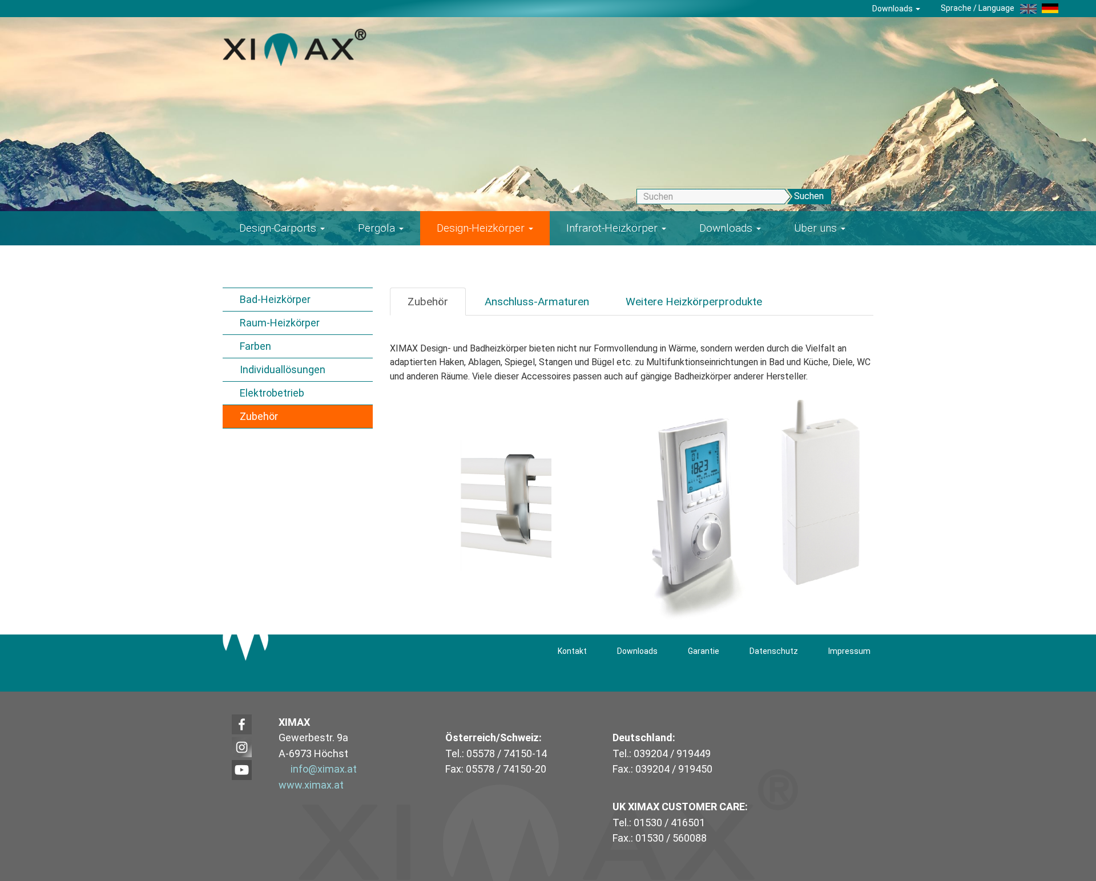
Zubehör (259, 416)
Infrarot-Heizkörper (613, 228)
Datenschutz (774, 651)
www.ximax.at (311, 785)
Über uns (817, 228)
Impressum (849, 651)
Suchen (809, 196)
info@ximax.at (324, 769)
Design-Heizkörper (482, 228)
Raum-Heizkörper (280, 323)
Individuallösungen (282, 369)
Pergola (378, 228)
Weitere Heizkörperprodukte (694, 301)
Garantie (703, 651)
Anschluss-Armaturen (537, 301)
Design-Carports (279, 228)
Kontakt (572, 651)
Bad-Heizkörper (275, 299)
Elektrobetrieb (272, 393)
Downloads (893, 8)
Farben (255, 346)
